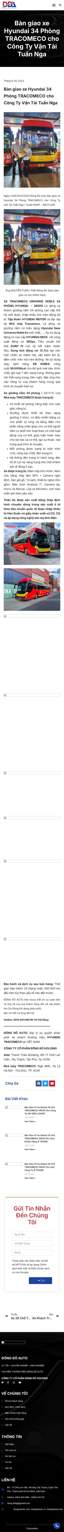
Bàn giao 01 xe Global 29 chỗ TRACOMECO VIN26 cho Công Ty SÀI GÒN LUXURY (40, 1110)
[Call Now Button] (57, 1525)
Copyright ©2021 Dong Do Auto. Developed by (29, 1524)
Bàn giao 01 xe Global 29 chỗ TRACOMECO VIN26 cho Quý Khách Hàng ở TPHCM (40, 1138)
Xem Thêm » (30, 1121)
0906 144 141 (38, 1497)
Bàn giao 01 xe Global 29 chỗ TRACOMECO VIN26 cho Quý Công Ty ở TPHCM (40, 1167)
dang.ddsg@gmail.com (18, 1503)
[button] (53, 5)
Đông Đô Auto (38, 195)
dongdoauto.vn (38, 1509)
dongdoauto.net (55, 1509)
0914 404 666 (22, 1497)
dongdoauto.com (21, 1509)
